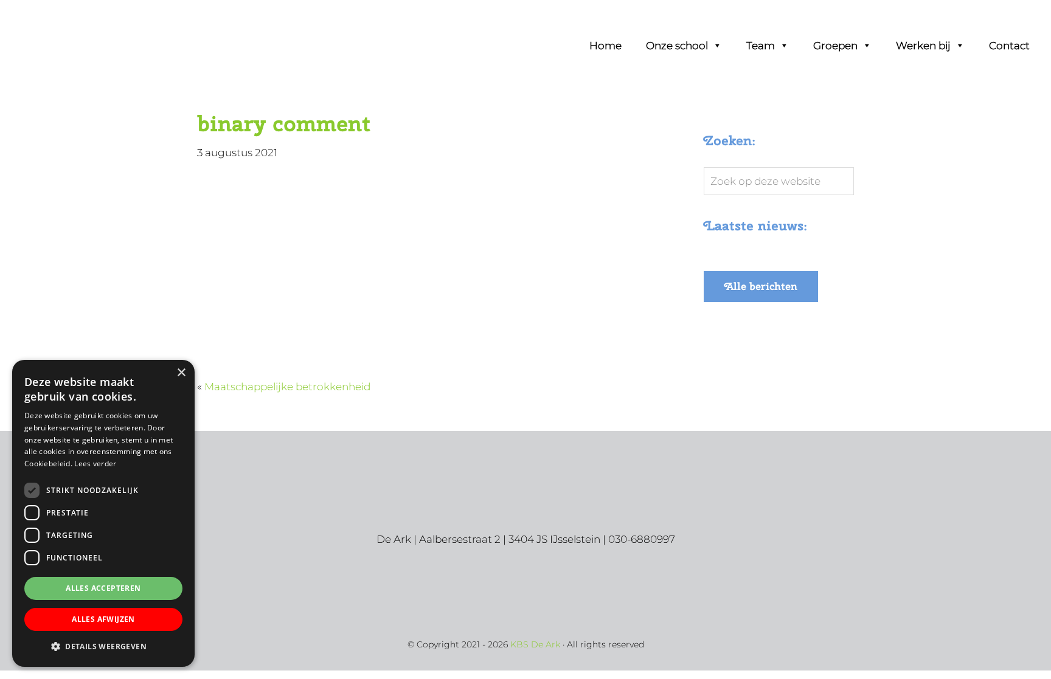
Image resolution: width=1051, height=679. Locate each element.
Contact (1009, 46)
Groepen (835, 46)
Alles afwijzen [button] (103, 619)
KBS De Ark (61, 25)
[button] (103, 647)
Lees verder (95, 463)
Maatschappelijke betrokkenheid (287, 387)
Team (760, 46)
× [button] (181, 372)
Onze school (677, 46)
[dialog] (103, 513)
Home (605, 46)
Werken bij (923, 46)
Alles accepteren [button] (103, 588)
